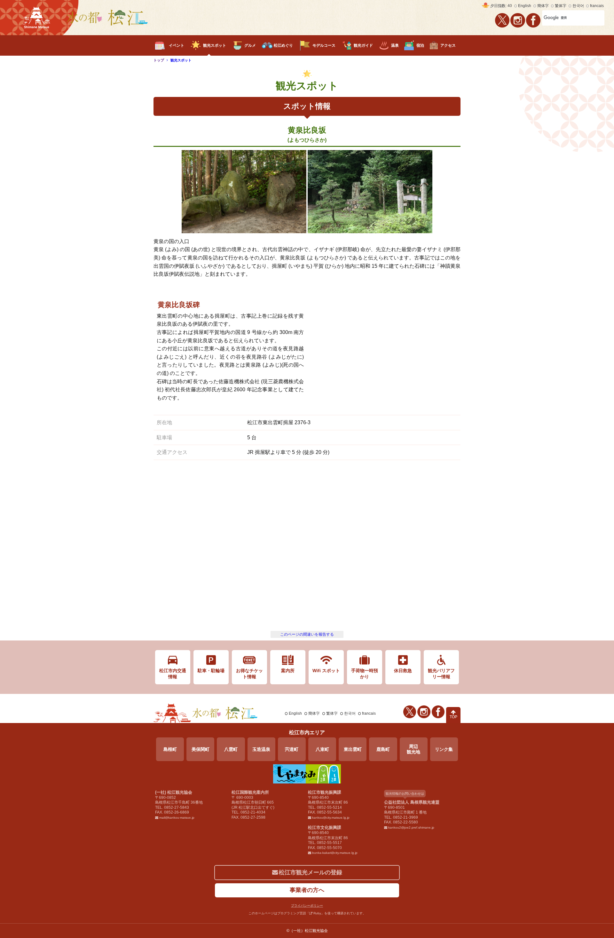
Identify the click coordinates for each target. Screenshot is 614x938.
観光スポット (214, 45)
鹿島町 (383, 749)
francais (597, 6)
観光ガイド (363, 45)
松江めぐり (283, 45)
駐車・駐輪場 (211, 670)
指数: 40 (501, 6)
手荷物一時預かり (364, 673)
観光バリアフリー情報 (441, 673)
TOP (453, 717)
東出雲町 (353, 749)
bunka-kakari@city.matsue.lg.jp (335, 853)
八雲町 (231, 749)
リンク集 (444, 749)
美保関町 (200, 749)
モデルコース (323, 45)
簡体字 (543, 6)
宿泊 (420, 45)
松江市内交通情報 (172, 673)
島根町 (170, 749)
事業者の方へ (307, 890)
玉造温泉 (261, 749)
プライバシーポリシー (307, 905)
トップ (159, 60)
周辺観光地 (413, 749)
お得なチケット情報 (249, 673)
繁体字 (560, 6)
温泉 (395, 45)
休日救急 (403, 670)
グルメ (250, 45)
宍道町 (291, 749)
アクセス (448, 45)
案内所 (288, 670)
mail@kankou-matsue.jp (176, 817)
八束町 (322, 749)
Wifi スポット (326, 670)
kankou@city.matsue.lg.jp (331, 817)
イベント (176, 45)
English (524, 6)
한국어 (578, 6)
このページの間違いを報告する (307, 634)
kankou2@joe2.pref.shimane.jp (411, 827)
